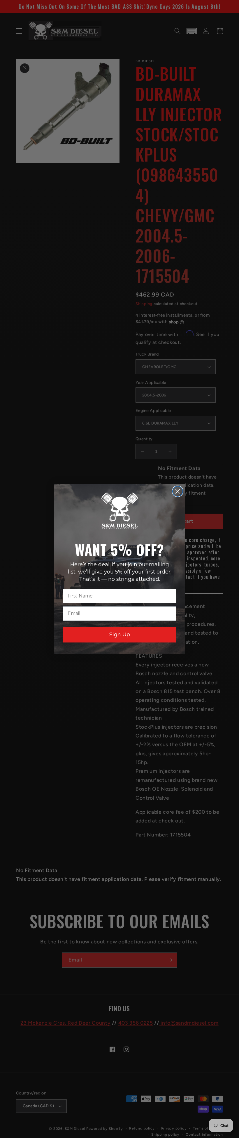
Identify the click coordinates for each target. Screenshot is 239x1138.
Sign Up (119, 634)
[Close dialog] (178, 491)
